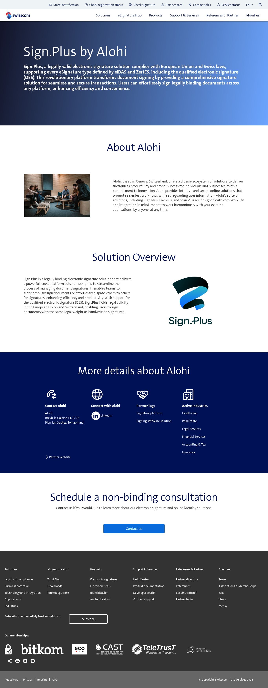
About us (253, 15)
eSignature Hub (130, 15)
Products (156, 15)
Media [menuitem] (223, 606)
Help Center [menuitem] (141, 579)
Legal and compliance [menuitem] (19, 579)
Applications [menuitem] (13, 599)
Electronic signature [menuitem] (103, 579)
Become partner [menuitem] (186, 593)
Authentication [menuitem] (100, 599)
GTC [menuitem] (54, 679)
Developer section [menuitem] (144, 593)
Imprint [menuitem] (42, 679)
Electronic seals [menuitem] (100, 586)
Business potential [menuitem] (17, 586)
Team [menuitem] (222, 579)
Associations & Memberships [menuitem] (237, 586)
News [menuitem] (222, 599)
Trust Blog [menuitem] (53, 579)
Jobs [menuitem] (221, 593)
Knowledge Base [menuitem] (58, 593)
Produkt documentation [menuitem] (148, 586)
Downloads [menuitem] (54, 586)
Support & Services (184, 15)
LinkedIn (106, 415)
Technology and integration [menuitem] (23, 593)
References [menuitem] (183, 586)
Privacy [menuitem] (27, 679)
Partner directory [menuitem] (187, 579)
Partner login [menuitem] (184, 599)
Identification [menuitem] (99, 593)
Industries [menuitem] (11, 606)
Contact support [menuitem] (143, 599)
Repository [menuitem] (11, 679)
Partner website (60, 457)
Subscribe (88, 619)
